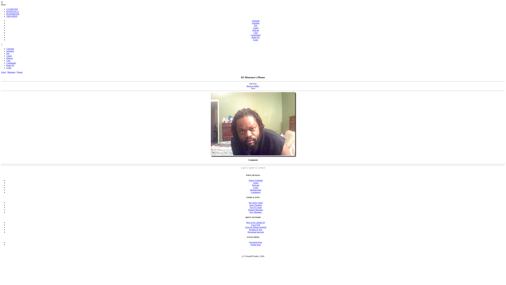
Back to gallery (253, 86)
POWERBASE (12, 14)
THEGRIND (11, 16)
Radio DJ (256, 37)
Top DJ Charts (256, 207)
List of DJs (255, 225)
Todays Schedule (256, 180)
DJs (255, 25)
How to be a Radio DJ (255, 222)
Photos (20, 72)
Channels (256, 21)
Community (256, 35)
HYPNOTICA (12, 11)
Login (255, 40)
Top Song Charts (256, 203)
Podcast (255, 30)
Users (3, 72)
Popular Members (255, 210)
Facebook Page (255, 242)
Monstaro (11, 72)
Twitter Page (255, 245)
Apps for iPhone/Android (255, 227)
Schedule (255, 23)
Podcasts (255, 185)
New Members (255, 212)
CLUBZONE (12, 9)
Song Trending (255, 205)
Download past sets (256, 232)
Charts (255, 28)
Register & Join (255, 230)
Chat (256, 33)
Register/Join (255, 190)
